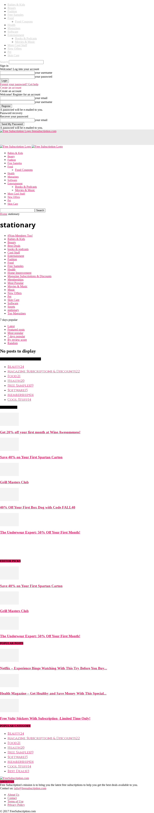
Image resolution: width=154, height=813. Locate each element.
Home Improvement (19, 272)
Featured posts (16, 329)
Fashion (12, 11)
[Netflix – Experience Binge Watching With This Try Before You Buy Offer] (9, 660)
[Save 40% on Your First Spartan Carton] (9, 449)
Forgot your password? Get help (19, 84)
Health (11, 24)
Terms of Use (15, 801)
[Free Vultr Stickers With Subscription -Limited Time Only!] (9, 711)
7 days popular (16, 336)
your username (43, 72)
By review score (17, 339)
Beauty (12, 8)
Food (11, 18)
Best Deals (14, 245)
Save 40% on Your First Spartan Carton (31, 457)
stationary (13, 310)
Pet (9, 52)
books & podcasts (18, 249)
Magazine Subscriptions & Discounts (29, 276)
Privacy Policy (16, 804)
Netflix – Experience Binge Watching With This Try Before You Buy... (53, 668)
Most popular (15, 333)
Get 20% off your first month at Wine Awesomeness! (40, 432)
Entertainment (16, 35)
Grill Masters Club (14, 482)
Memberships (15, 279)
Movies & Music (25, 41)
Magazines (14, 28)
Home (3, 214)
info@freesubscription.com (30, 788)
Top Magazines (17, 313)
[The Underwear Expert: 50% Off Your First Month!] (9, 525)
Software (13, 31)
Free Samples (15, 14)
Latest (11, 326)
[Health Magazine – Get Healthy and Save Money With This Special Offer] (9, 686)
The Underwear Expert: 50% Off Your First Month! (40, 532)
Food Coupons (24, 21)
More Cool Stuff (17, 45)
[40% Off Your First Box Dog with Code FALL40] (9, 500)
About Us (13, 794)
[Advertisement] (44, 138)
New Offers (15, 48)
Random (13, 343)
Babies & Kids (16, 4)
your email (41, 98)
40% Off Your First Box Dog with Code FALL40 (37, 507)
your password (43, 76)
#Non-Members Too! (20, 235)
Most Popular (15, 283)
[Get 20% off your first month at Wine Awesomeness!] (9, 424)
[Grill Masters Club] (9, 475)
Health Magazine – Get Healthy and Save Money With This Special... (53, 693)
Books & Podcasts (26, 38)
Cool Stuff (14, 252)
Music (11, 289)
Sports (11, 306)
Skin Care (13, 55)
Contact (12, 798)
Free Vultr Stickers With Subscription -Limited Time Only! (45, 718)
